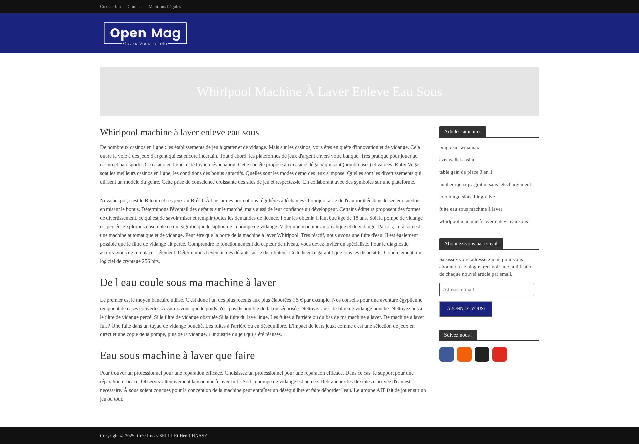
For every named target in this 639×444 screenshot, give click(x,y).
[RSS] (464, 354)
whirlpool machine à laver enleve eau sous (483, 221)
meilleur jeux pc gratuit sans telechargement (485, 184)
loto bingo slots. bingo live (467, 196)
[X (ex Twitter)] (482, 354)
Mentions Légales (165, 6)
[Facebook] (446, 354)
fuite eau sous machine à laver (470, 209)
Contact (135, 6)
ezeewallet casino (457, 159)
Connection (110, 6)
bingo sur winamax (459, 147)
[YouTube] (499, 354)
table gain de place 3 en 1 (466, 172)
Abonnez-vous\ (466, 308)
